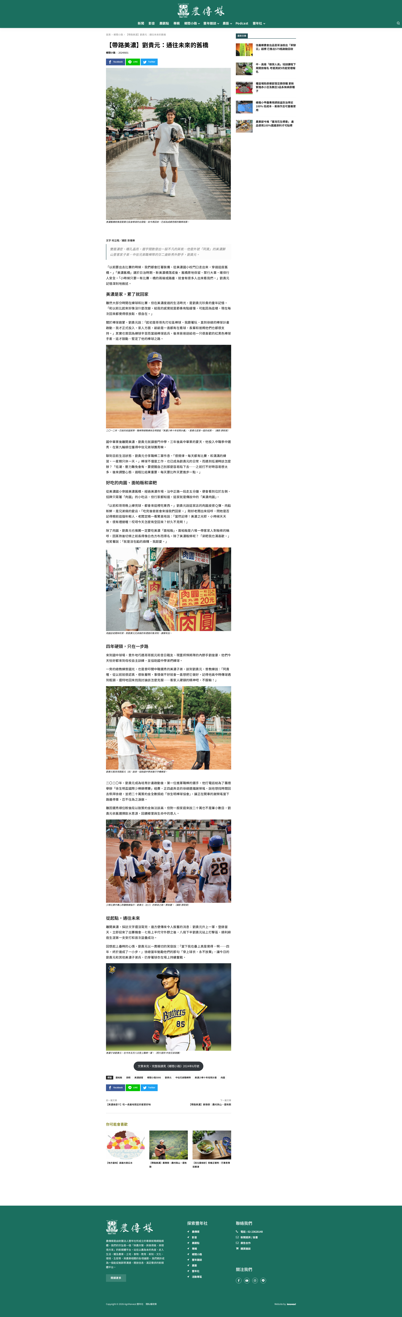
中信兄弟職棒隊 (183, 1078)
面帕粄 (119, 1078)
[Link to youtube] (247, 1280)
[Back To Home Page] (136, 1227)
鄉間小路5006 (154, 1078)
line (135, 62)
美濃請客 (138, 1078)
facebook (118, 62)
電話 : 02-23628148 (252, 1232)
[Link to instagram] (255, 1280)
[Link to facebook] (239, 1280)
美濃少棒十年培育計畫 (206, 1078)
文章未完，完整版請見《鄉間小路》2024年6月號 (168, 1066)
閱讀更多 (116, 1277)
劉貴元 (168, 1078)
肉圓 (223, 1078)
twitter (151, 62)
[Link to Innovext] (291, 1304)
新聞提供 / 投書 (249, 1237)
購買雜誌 (246, 1249)
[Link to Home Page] (201, 9)
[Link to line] (263, 1280)
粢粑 (128, 1078)
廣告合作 (246, 1243)
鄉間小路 (110, 52)
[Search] (398, 23)
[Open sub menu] (199, 23)
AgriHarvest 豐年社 (133, 1304)
